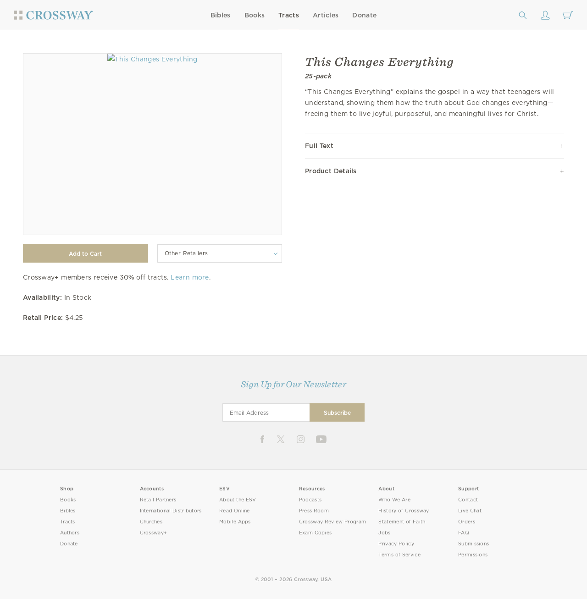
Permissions (472, 555)
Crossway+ (153, 533)
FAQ (463, 533)
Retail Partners (158, 500)
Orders (466, 522)
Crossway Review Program (332, 522)
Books (254, 15)
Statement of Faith (401, 522)
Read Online (234, 511)
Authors (69, 533)
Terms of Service (399, 555)
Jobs (384, 533)
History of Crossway (403, 511)
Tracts (288, 15)
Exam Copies (315, 533)
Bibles (220, 15)
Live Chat (470, 511)
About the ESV (237, 500)
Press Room (314, 511)
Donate (364, 15)
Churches (151, 522)
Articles (325, 15)
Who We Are (394, 500)
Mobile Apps (235, 522)
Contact (468, 500)
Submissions (473, 544)
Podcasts (310, 500)
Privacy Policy (396, 544)
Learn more (190, 277)
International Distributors (171, 511)
